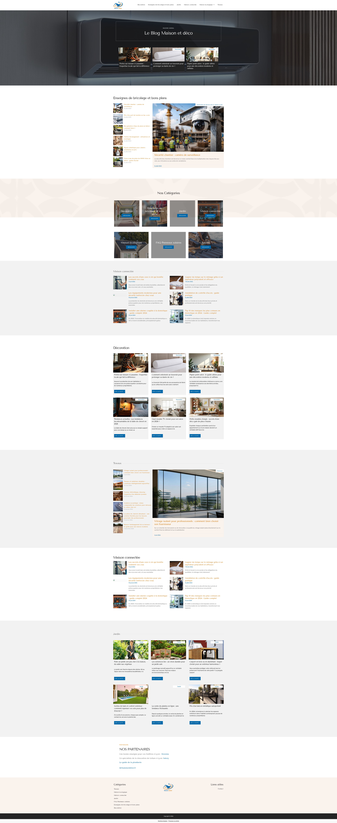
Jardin (179, 5)
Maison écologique (206, 5)
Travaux (220, 5)
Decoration (141, 5)
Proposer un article (173, 821)
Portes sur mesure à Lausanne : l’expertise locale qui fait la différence (134, 64)
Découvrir (126, 215)
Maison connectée (190, 5)
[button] (120, 58)
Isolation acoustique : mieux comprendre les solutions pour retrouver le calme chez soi (137, 505)
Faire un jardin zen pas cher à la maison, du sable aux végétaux (130, 663)
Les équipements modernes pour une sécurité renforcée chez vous (145, 294)
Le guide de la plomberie (130, 762)
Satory (166, 758)
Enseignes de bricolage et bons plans (161, 5)
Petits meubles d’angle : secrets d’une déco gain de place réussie (204, 420)
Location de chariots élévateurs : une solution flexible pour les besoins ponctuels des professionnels (136, 516)
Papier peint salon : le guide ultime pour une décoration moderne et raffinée (201, 66)
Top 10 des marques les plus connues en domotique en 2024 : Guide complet (202, 312)
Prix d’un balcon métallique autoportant (205, 706)
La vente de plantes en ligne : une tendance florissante (165, 707)
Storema (165, 754)
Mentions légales (162, 821)
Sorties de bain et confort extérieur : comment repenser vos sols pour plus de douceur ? (130, 708)
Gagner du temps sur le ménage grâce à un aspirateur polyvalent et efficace (204, 278)
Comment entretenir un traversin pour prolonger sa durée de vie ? (168, 64)
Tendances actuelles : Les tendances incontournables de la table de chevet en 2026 (130, 421)
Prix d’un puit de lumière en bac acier (137, 115)
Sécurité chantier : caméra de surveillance (177, 154)
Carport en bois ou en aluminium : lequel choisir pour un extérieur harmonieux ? (206, 663)
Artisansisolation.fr (127, 768)
